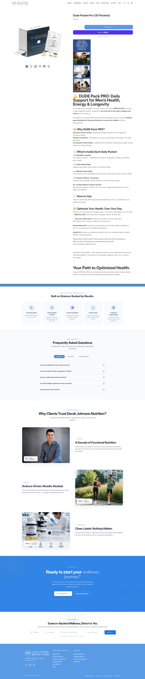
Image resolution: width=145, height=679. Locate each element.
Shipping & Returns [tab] (84, 356)
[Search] (124, 3)
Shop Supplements (62, 593)
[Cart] (132, 3)
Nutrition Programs (58, 656)
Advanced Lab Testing (59, 659)
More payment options (103, 36)
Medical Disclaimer (108, 675)
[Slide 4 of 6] (40, 66)
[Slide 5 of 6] (44, 66)
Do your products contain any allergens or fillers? (56, 371)
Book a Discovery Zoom (80, 659)
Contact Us (77, 661)
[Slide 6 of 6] (49, 66)
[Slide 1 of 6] (27, 66)
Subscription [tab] (70, 356)
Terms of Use (98, 675)
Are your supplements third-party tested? (53, 377)
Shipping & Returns (79, 656)
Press (54, 666)
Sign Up (109, 632)
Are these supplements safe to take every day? (55, 365)
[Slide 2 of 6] (31, 66)
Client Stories (56, 664)
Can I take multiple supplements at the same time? (56, 383)
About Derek (56, 654)
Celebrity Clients (57, 661)
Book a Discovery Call (82, 593)
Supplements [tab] (59, 356)
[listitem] (26, 664)
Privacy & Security (89, 675)
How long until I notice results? (50, 389)
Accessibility (117, 675)
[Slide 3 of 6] (36, 66)
